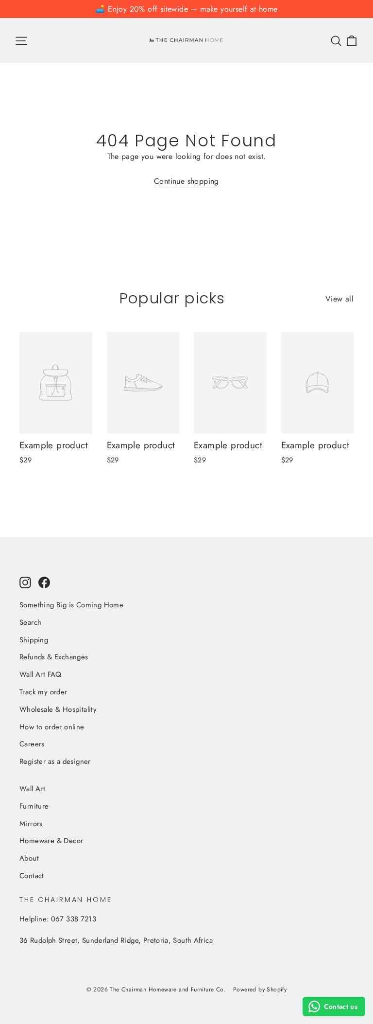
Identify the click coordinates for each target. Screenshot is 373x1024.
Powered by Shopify (260, 989)
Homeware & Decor (51, 840)
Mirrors (31, 823)
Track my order (43, 692)
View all (339, 298)
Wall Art (32, 788)
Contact (31, 875)
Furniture (34, 806)
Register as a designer (55, 761)
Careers (32, 744)
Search (30, 622)
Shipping (33, 640)
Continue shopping (186, 181)
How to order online (52, 727)
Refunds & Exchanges (53, 657)
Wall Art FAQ (40, 674)
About (29, 858)
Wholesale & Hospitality (58, 709)
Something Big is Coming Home (71, 605)
